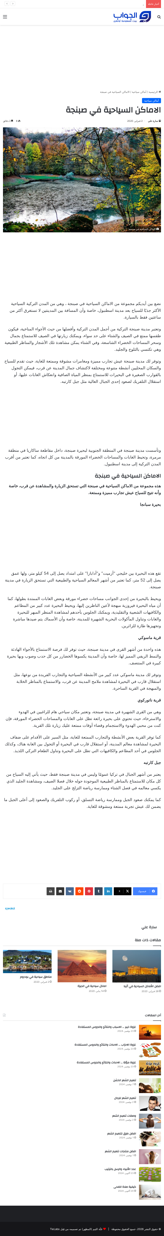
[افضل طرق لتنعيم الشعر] (150, 1138)
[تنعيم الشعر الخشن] (150, 1085)
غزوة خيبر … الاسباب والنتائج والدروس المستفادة (107, 1027)
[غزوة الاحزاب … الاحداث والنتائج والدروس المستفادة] (150, 1050)
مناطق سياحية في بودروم (36, 976)
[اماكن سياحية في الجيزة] (82, 966)
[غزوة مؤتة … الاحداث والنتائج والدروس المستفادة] (150, 1067)
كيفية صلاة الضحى (125, 1186)
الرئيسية (154, 91)
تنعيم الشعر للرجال (125, 1098)
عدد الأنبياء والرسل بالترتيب (120, 1169)
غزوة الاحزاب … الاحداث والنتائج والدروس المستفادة (105, 1044)
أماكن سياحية (139, 91)
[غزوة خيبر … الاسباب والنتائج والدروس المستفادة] (150, 1032)
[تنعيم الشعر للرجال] (150, 1103)
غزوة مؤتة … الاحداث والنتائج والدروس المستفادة (106, 1062)
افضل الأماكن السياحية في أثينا (142, 986)
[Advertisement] (82, 56)
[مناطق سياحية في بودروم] (27, 961)
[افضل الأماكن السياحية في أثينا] (136, 966)
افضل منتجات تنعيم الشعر (120, 1151)
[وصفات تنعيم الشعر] (150, 1121)
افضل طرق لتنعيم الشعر (130, 4)
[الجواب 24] (132, 16)
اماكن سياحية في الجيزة (92, 986)
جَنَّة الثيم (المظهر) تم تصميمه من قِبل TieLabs (76, 1229)
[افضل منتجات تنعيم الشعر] (150, 1156)
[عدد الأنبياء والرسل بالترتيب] (150, 1174)
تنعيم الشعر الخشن (124, 1080)
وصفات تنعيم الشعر (124, 1115)
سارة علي (153, 120)
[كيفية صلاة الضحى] (150, 1192)
